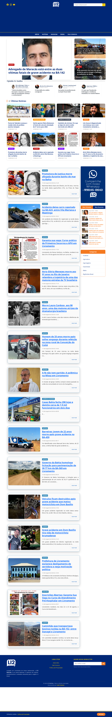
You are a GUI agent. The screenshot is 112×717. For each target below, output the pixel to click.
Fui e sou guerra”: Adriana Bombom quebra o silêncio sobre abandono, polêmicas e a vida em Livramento (96, 213)
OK (103, 663)
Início (37, 34)
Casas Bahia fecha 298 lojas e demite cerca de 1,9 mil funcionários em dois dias (57, 405)
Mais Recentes (99, 207)
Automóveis (86, 267)
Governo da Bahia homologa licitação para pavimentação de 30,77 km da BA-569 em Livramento (59, 467)
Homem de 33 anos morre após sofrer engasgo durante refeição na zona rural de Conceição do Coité (59, 340)
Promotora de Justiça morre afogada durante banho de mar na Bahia (17, 154)
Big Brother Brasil (87, 274)
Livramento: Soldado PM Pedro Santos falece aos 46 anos (96, 219)
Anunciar (54, 34)
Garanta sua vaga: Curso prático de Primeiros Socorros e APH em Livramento (68, 154)
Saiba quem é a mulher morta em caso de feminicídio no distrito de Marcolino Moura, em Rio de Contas (96, 243)
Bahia (84, 270)
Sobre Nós (56, 663)
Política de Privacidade (56, 668)
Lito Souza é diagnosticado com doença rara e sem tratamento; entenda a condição (92, 126)
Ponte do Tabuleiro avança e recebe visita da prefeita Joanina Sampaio (17, 125)
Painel (62, 34)
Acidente (85, 255)
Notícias (45, 34)
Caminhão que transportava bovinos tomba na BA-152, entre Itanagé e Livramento (59, 628)
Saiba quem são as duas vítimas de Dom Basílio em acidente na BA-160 (96, 237)
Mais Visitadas (87, 207)
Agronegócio (86, 263)
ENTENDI (101, 714)
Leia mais (74, 194)
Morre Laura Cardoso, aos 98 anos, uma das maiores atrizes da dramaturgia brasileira (60, 308)
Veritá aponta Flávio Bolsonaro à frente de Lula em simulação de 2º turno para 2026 (43, 125)
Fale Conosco (72, 34)
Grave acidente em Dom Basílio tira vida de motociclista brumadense (59, 532)
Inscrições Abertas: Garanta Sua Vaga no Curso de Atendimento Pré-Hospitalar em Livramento (59, 597)
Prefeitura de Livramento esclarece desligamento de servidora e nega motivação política (57, 565)
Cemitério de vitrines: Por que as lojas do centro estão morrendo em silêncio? (68, 125)
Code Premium (60, 685)
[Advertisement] (56, 19)
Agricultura (86, 259)
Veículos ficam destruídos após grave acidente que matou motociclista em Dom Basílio (59, 501)
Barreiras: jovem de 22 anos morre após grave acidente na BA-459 (58, 434)
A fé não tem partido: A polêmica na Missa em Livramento (60, 374)
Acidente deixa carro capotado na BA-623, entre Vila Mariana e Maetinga (43, 154)
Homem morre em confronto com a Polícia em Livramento (96, 231)
